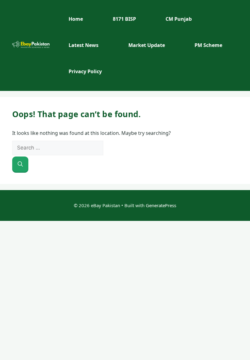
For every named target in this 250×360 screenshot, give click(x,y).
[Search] (20, 164)
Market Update (146, 45)
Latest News (83, 45)
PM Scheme (208, 45)
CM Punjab (179, 19)
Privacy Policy (85, 71)
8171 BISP (124, 19)
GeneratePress (161, 205)
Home (76, 19)
